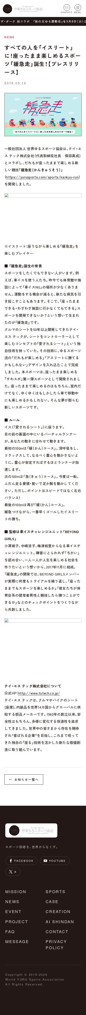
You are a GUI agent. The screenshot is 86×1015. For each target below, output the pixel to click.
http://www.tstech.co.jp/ (39, 693)
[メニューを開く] (78, 7)
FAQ (10, 931)
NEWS (12, 901)
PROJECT (16, 921)
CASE (52, 901)
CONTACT (57, 931)
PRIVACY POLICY (56, 944)
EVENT (13, 911)
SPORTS (56, 891)
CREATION (58, 911)
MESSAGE (17, 941)
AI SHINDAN (60, 921)
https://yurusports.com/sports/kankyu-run (42, 176)
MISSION (15, 891)
